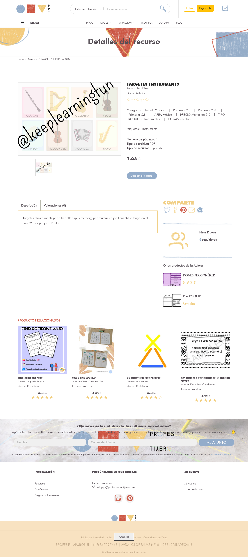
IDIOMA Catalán (179, 119)
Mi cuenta (190, 483)
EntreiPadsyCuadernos (202, 384)
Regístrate (205, 8)
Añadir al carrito (141, 175)
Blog (179, 22)
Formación (125, 22)
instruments (149, 129)
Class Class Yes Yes (92, 381)
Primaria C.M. (208, 110)
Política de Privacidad (221, 454)
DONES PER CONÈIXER (199, 275)
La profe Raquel (35, 381)
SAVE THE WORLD (84, 377)
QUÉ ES (104, 22)
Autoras (164, 22)
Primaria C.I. (182, 110)
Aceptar (124, 537)
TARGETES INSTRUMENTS (153, 84)
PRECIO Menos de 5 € (195, 114)
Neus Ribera (142, 88)
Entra (189, 8)
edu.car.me (142, 381)
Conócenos (41, 489)
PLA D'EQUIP (192, 296)
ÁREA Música (164, 114)
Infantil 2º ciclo (155, 110)
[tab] (29, 205)
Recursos (147, 22)
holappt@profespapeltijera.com (115, 487)
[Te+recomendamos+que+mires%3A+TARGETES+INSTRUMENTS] (175, 210)
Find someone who (30, 377)
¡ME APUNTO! (216, 442)
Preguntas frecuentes (46, 495)
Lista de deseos (193, 489)
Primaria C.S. (138, 114)
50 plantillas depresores (143, 377)
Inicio (89, 22)
